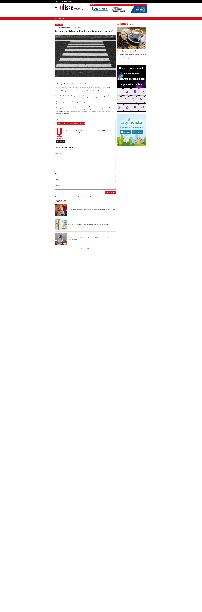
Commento (58, 153)
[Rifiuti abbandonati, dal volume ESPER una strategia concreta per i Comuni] (61, 224)
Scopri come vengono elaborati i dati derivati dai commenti (97, 196)
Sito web (57, 185)
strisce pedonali (74, 123)
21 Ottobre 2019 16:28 (76, 27)
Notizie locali (59, 25)
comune (66, 123)
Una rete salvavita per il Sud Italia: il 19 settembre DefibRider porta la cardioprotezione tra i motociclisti (91, 239)
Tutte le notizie (85, 249)
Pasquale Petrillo (142, 60)
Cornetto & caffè (125, 24)
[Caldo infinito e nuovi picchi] (131, 38)
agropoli (60, 123)
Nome (57, 173)
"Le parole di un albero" (138, 18)
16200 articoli (60, 141)
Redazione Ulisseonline (65, 27)
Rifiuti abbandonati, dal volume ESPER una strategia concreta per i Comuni (88, 224)
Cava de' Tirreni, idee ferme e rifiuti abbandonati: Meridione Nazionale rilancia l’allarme (91, 210)
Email (57, 179)
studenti (82, 123)
